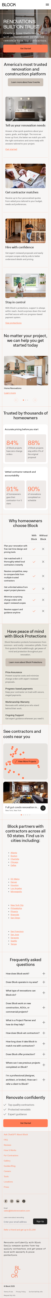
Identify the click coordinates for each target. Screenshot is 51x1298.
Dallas (13, 865)
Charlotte (15, 859)
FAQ (6, 1139)
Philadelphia (16, 908)
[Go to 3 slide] (27, 400)
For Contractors (11, 1155)
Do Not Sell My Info (36, 1292)
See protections (13, 323)
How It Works (10, 1150)
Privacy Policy (21, 1292)
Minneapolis (16, 891)
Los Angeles (16, 888)
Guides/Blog (9, 1166)
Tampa (14, 944)
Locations (8, 1181)
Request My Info (9, 1295)
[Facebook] (6, 1201)
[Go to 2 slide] (25, 400)
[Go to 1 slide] (23, 400)
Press (6, 1187)
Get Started (25, 48)
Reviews (7, 1145)
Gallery (7, 1160)
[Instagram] (12, 1201)
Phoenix (14, 911)
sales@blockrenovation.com (17, 1210)
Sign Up (40, 1221)
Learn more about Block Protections (25, 662)
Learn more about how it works (25, 82)
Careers (7, 1171)
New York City (17, 905)
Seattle (14, 940)
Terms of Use (8, 1292)
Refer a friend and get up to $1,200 (20, 1229)
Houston (15, 885)
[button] (17, 1272)
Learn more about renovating (14, 1217)
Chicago (14, 862)
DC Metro (15, 879)
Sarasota (15, 937)
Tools (6, 1176)
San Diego (15, 917)
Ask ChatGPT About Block (16, 1134)
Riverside (15, 914)
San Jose (15, 934)
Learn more (10, 393)
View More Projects (27, 761)
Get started (11, 149)
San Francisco (17, 931)
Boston (14, 855)
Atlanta (14, 852)
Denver (14, 882)
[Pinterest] (24, 1201)
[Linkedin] (18, 1201)
